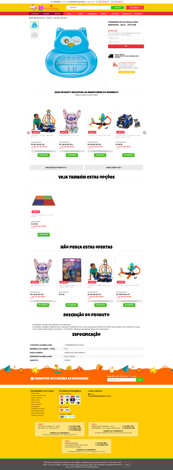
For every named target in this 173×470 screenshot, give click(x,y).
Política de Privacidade (38, 395)
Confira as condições (127, 72)
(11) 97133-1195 (128, 428)
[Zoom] (35, 25)
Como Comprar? (36, 404)
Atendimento (35, 406)
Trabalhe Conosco (37, 415)
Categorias (35, 14)
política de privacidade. (84, 464)
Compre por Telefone (38, 409)
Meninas (46, 14)
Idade (69, 14)
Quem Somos (35, 393)
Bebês (80, 14)
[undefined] (73, 54)
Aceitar (127, 464)
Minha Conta (35, 400)
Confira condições (49, 10)
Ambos (133, 376)
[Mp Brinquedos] (33, 7)
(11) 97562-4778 (102, 445)
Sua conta (117, 2)
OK (140, 380)
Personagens (92, 14)
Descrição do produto (56, 167)
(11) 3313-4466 (75, 426)
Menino (125, 376)
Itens (135, 7)
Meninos (58, 14)
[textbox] (89, 7)
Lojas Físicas (103, 2)
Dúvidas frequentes (37, 411)
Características (113, 167)
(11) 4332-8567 (101, 443)
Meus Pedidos (35, 402)
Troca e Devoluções (37, 413)
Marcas (103, 14)
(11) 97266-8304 (75, 430)
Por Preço (115, 14)
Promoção (138, 14)
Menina (116, 376)
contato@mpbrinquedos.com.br (99, 396)
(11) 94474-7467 (90, 2)
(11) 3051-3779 (128, 426)
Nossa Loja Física (36, 398)
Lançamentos (126, 14)
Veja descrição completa (34, 34)
